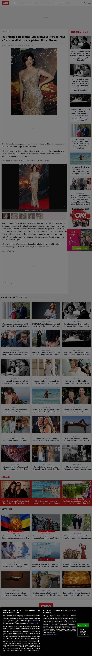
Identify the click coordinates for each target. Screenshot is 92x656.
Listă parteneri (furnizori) (50, 634)
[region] (46, 631)
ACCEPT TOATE (83, 625)
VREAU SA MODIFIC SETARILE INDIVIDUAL (83, 632)
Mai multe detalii (33, 623)
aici (31, 640)
